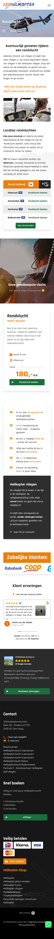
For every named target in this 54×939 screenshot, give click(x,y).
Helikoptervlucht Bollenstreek (19, 764)
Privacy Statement (27, 924)
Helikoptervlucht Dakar (15, 761)
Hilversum (8, 162)
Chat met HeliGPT (17, 737)
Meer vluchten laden (26, 225)
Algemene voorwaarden (39, 921)
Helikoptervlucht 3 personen (18, 750)
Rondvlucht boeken (37, 192)
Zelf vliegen (9, 771)
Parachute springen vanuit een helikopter (20, 900)
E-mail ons (13, 740)
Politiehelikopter (12, 892)
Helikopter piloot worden (16, 881)
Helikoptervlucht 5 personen (18, 757)
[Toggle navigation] (49, 5)
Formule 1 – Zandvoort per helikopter (23, 768)
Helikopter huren (12, 885)
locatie (20, 801)
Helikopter (8, 878)
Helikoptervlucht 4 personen (18, 754)
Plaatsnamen (10, 747)
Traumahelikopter (13, 895)
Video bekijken (16, 861)
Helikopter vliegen (13, 888)
